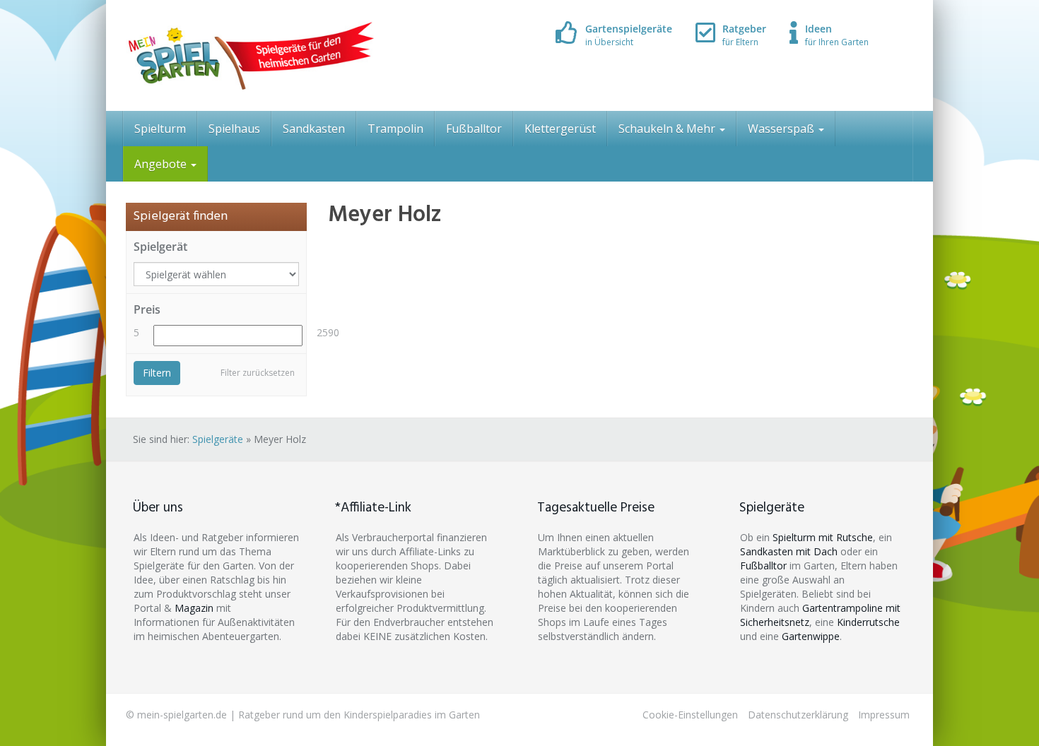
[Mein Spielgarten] (250, 55)
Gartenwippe (811, 636)
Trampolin (395, 128)
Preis (147, 309)
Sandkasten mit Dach (789, 551)
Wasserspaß (782, 128)
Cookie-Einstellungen (690, 714)
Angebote (161, 164)
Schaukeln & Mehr (668, 128)
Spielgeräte (217, 439)
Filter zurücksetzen (258, 373)
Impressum (884, 714)
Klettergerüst (560, 128)
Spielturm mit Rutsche (823, 537)
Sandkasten (314, 128)
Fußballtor (474, 128)
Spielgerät (160, 246)
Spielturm (160, 128)
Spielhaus (234, 128)
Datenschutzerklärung (798, 714)
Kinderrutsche (868, 622)
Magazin (194, 608)
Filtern (157, 372)
